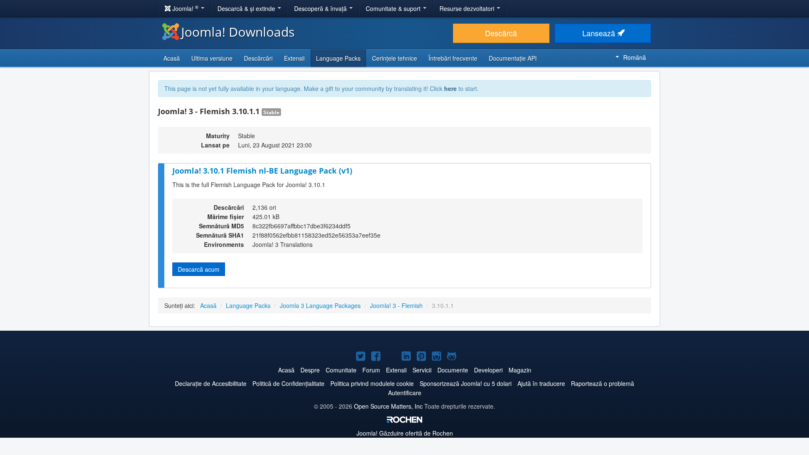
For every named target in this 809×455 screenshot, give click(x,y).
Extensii (294, 58)
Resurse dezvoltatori (467, 8)
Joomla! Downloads (238, 31)
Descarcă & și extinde (247, 8)
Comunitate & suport (394, 8)
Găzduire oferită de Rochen (404, 433)
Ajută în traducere (541, 383)
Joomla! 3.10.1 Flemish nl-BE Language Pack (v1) (262, 171)
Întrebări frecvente (453, 58)
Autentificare (404, 392)
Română (634, 57)
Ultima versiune (212, 58)
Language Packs (338, 58)
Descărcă (501, 33)
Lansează (599, 33)
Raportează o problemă (602, 383)
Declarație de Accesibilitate (210, 383)
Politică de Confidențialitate (288, 383)
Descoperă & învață (321, 8)
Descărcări (258, 58)
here (450, 88)
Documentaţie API (513, 58)
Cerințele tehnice (394, 58)
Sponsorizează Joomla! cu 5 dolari (466, 383)
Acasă (171, 58)
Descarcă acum (199, 269)
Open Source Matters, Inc (388, 406)
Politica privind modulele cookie (372, 383)
